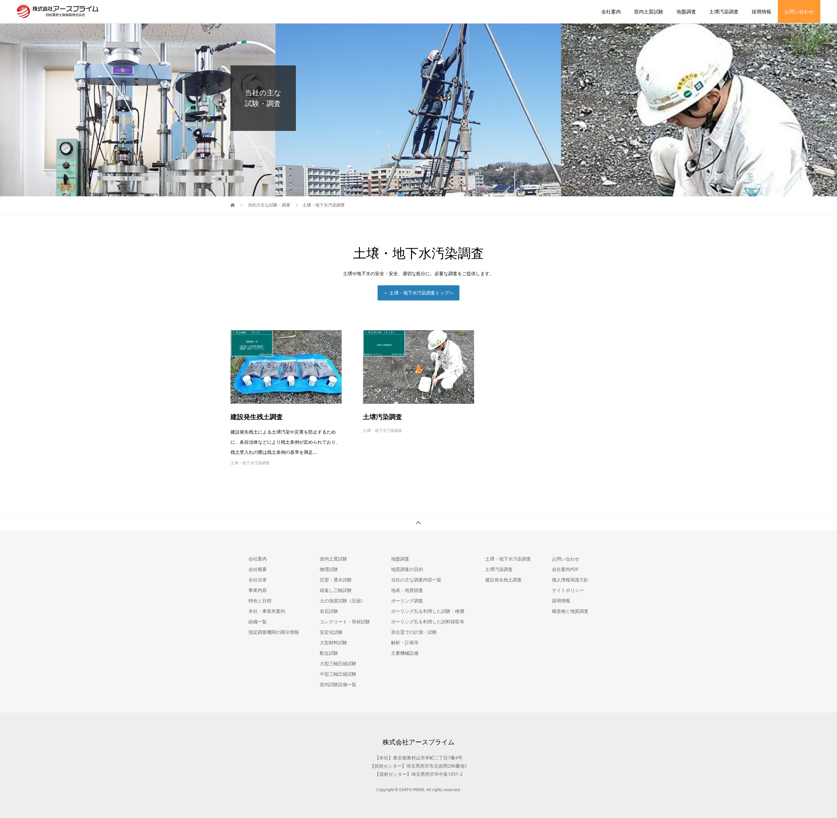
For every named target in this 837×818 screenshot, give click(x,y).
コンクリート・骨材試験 (345, 621)
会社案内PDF (565, 569)
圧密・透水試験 (336, 580)
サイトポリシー (568, 590)
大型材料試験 (333, 642)
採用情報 (761, 11)
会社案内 (611, 11)
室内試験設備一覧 (338, 684)
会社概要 (257, 569)
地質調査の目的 (407, 569)
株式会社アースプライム (418, 742)
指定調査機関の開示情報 (273, 632)
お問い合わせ (799, 11)
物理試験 (329, 569)
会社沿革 (257, 580)
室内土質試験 (648, 11)
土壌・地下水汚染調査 (250, 463)
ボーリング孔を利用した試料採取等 (427, 621)
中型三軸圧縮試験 (338, 674)
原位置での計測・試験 (414, 632)
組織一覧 (257, 621)
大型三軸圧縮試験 (338, 663)
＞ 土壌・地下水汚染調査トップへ (418, 293)
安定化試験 (331, 632)
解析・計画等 (404, 642)
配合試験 (329, 653)
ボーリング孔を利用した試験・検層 (427, 611)
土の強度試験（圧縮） (343, 600)
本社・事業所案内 (266, 611)
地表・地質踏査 (407, 590)
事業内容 (257, 590)
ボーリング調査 (407, 600)
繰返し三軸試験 (336, 590)
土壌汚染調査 (724, 11)
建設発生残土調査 (257, 416)
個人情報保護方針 (570, 580)
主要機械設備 (404, 653)
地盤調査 (686, 11)
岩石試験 (329, 611)
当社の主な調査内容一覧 (416, 580)
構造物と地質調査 (570, 611)
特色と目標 (259, 600)
